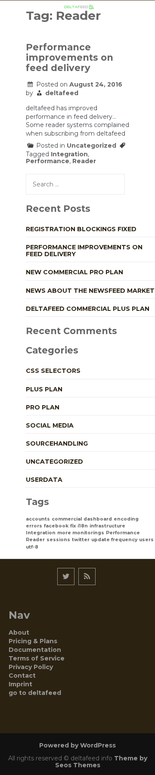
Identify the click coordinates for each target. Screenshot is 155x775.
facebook (56, 526)
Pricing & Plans (33, 641)
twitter (81, 539)
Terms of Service (37, 658)
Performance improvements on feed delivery (69, 57)
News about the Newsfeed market (90, 290)
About (19, 632)
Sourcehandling (57, 443)
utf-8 (32, 547)
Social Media (50, 425)
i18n (83, 526)
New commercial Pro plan (74, 272)
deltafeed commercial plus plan (87, 309)
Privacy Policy (31, 667)
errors (34, 526)
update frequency (114, 539)
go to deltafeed (35, 693)
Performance (47, 161)
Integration (69, 154)
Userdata (44, 480)
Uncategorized (91, 145)
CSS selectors (53, 371)
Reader (84, 161)
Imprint (20, 684)
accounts (38, 519)
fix (73, 526)
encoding (126, 519)
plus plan (44, 389)
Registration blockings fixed (81, 229)
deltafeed (61, 93)
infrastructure (107, 526)
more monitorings (80, 533)
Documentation (35, 650)
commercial (67, 519)
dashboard (98, 519)
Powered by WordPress (77, 745)
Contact (22, 675)
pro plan (42, 407)
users (146, 539)
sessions (58, 539)
